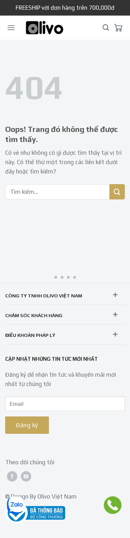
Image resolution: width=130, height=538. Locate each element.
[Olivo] (45, 27)
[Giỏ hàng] (118, 28)
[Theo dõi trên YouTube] (26, 476)
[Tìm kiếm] (106, 27)
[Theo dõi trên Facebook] (12, 476)
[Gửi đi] (117, 191)
